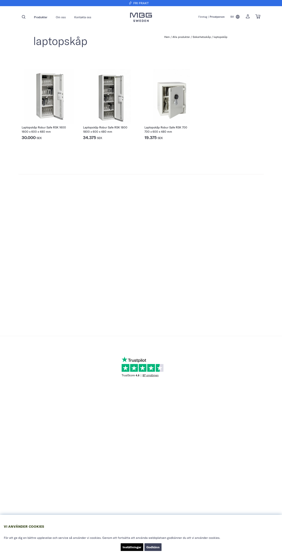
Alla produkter (181, 37)
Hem (167, 37)
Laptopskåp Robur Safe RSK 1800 (105, 127)
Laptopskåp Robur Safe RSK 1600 (44, 127)
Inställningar (132, 547)
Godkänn (153, 547)
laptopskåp (220, 37)
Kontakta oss (82, 17)
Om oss (61, 17)
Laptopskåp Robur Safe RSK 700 (165, 127)
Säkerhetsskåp (202, 37)
